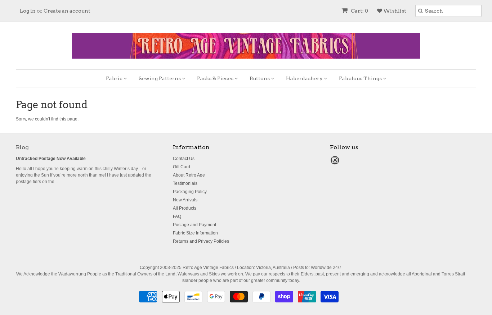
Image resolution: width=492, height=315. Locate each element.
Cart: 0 (359, 11)
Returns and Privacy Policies (201, 241)
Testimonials (185, 183)
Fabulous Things (361, 78)
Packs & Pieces (215, 78)
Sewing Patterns (160, 78)
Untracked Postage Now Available (51, 158)
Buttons (260, 78)
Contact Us (183, 158)
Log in (27, 11)
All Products (184, 208)
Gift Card (181, 166)
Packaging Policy (190, 191)
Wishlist (394, 11)
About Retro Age (189, 175)
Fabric (115, 78)
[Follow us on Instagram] (336, 162)
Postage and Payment (194, 224)
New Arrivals (185, 199)
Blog (22, 147)
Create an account (67, 11)
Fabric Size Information (195, 233)
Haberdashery (305, 78)
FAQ (177, 216)
